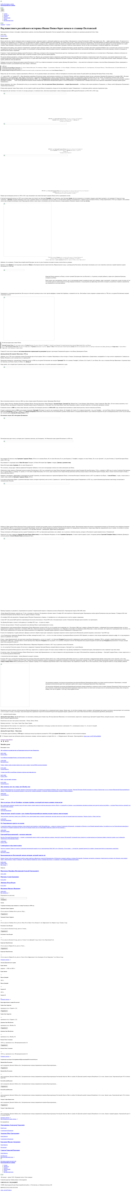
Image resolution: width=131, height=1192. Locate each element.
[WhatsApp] (8, 741)
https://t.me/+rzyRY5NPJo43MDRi (92, 736)
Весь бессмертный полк (7, 1157)
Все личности (4, 892)
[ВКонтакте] (1, 741)
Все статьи (3, 865)
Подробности (4, 914)
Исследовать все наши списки (9, 1119)
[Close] (1, 920)
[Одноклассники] (4, 741)
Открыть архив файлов (7, 739)
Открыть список (5, 959)
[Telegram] (6, 741)
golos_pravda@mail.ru (6, 1190)
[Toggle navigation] (2, 10)
